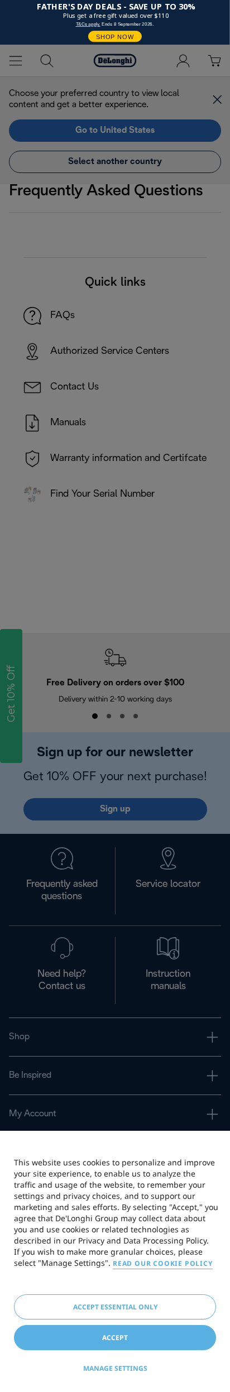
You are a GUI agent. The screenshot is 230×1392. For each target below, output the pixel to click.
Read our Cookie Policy (163, 1263)
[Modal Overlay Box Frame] (115, 22)
